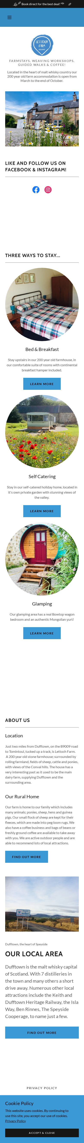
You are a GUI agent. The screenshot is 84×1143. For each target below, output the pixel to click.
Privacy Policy (15, 1121)
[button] (9, 17)
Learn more (42, 384)
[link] (42, 45)
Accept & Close (42, 1132)
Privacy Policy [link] (42, 1088)
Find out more (26, 857)
